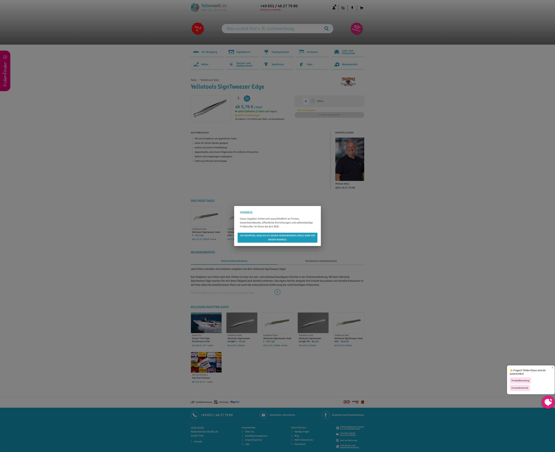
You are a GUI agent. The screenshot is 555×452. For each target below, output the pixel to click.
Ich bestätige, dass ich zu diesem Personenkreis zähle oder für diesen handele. (277, 237)
